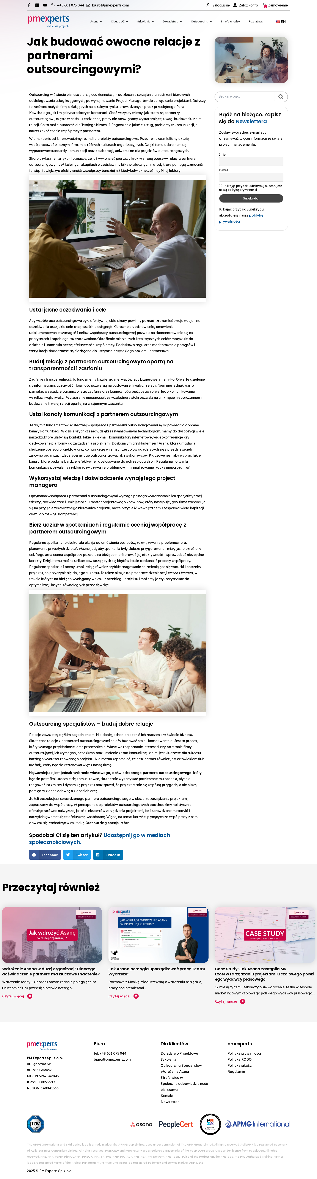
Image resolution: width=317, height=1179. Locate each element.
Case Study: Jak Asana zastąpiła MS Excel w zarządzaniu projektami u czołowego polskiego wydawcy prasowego (264, 974)
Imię (222, 155)
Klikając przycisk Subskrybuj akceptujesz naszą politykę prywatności (250, 188)
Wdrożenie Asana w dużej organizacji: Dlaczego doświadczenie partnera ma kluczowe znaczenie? (51, 971)
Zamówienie (276, 5)
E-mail (223, 170)
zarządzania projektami (172, 100)
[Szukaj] (281, 97)
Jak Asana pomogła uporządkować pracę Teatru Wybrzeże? (156, 971)
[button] (45, 855)
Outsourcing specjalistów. (107, 823)
